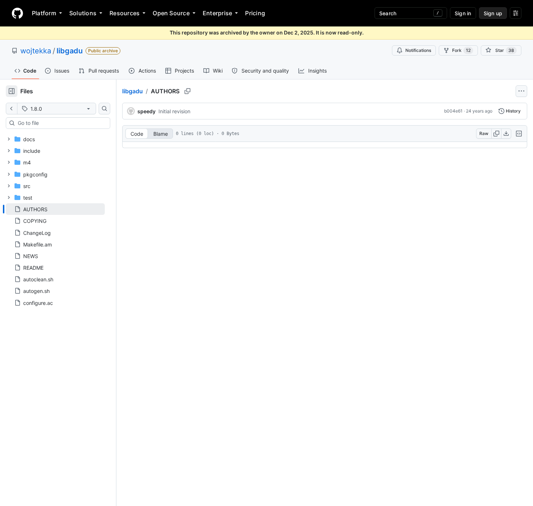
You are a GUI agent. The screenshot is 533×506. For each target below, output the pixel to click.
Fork (461, 50)
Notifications (418, 50)
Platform (44, 13)
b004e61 (453, 111)
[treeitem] (55, 209)
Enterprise (217, 13)
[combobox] (61, 123)
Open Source (171, 13)
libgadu (70, 50)
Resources (125, 13)
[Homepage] (17, 13)
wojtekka (35, 50)
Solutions (82, 13)
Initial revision (174, 111)
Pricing (255, 13)
